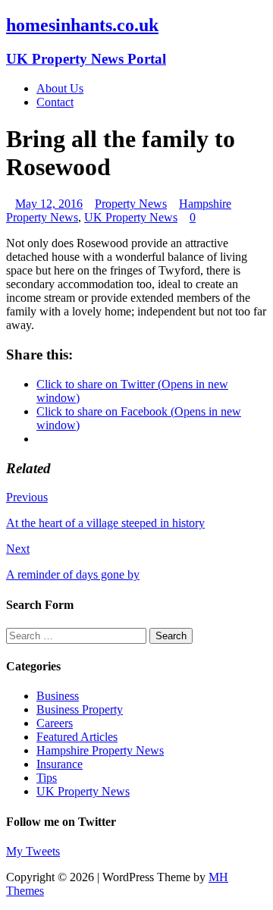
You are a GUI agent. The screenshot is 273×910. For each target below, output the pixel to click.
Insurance (59, 764)
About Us (59, 88)
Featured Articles (77, 736)
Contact (55, 102)
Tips (46, 777)
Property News (131, 203)
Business (57, 695)
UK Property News (130, 217)
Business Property (79, 709)
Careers (54, 723)
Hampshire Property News (100, 750)
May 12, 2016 (49, 203)
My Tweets (33, 851)
